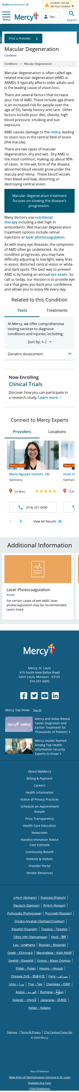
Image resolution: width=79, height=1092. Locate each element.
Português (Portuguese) (24, 913)
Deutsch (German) (26, 905)
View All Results (44, 521)
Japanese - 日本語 (53, 1000)
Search (72, 20)
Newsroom (39, 833)
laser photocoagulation (45, 237)
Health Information (40, 792)
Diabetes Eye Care (39, 1083)
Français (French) (53, 897)
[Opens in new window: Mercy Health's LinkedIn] (55, 695)
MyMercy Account (13, 4)
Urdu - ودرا (16, 984)
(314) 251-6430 (36, 507)
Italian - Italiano (39, 1008)
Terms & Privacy (31, 1032)
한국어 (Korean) (54, 905)
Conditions (10, 64)
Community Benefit (39, 852)
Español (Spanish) (24, 929)
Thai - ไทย (35, 984)
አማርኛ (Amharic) (25, 897)
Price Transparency (39, 819)
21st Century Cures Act (58, 1032)
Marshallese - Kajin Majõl (54, 952)
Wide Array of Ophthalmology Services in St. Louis (39, 1077)
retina (55, 132)
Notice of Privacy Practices (39, 799)
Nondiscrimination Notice (39, 840)
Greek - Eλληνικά (20, 952)
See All (37, 710)
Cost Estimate (40, 845)
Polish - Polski (26, 968)
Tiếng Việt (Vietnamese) (30, 937)
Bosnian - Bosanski (52, 945)
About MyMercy (39, 771)
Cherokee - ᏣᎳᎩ (58, 984)
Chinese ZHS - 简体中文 (28, 976)
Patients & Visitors (39, 859)
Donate (39, 812)
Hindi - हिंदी (58, 937)
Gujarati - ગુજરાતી (24, 1000)
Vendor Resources (39, 873)
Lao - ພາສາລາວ (24, 945)
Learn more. (48, 397)
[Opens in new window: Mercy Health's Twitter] (34, 695)
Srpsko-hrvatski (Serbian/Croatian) (39, 921)
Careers (39, 785)
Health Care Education (39, 826)
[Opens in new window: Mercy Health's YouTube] (44, 695)
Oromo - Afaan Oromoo (53, 960)
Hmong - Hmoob (51, 968)
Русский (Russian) (58, 913)
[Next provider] (20, 521)
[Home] (27, 16)
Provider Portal (39, 866)
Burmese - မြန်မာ (51, 992)
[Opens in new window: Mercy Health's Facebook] (23, 695)
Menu (6, 19)
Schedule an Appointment (39, 806)
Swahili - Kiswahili (20, 960)
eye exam (59, 274)
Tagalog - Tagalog (54, 929)
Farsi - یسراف (58, 976)
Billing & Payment (39, 778)
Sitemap (12, 1032)
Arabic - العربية (26, 992)
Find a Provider (20, 38)
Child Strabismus (39, 1088)
